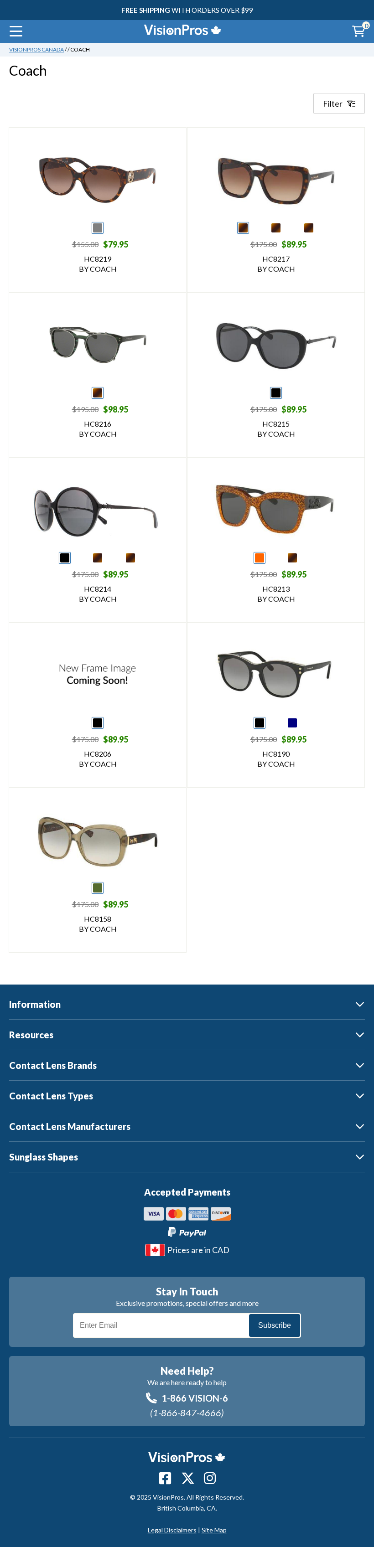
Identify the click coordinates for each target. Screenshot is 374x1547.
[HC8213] (276, 510)
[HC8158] (97, 840)
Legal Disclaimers (172, 1530)
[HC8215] (276, 345)
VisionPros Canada (36, 49)
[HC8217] (276, 180)
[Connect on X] (188, 1478)
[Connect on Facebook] (165, 1478)
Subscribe (274, 1325)
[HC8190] (276, 675)
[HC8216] (98, 345)
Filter (333, 103)
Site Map (214, 1530)
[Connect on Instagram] (210, 1478)
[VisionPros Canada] (176, 31)
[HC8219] (97, 180)
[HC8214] (98, 510)
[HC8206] (98, 675)
